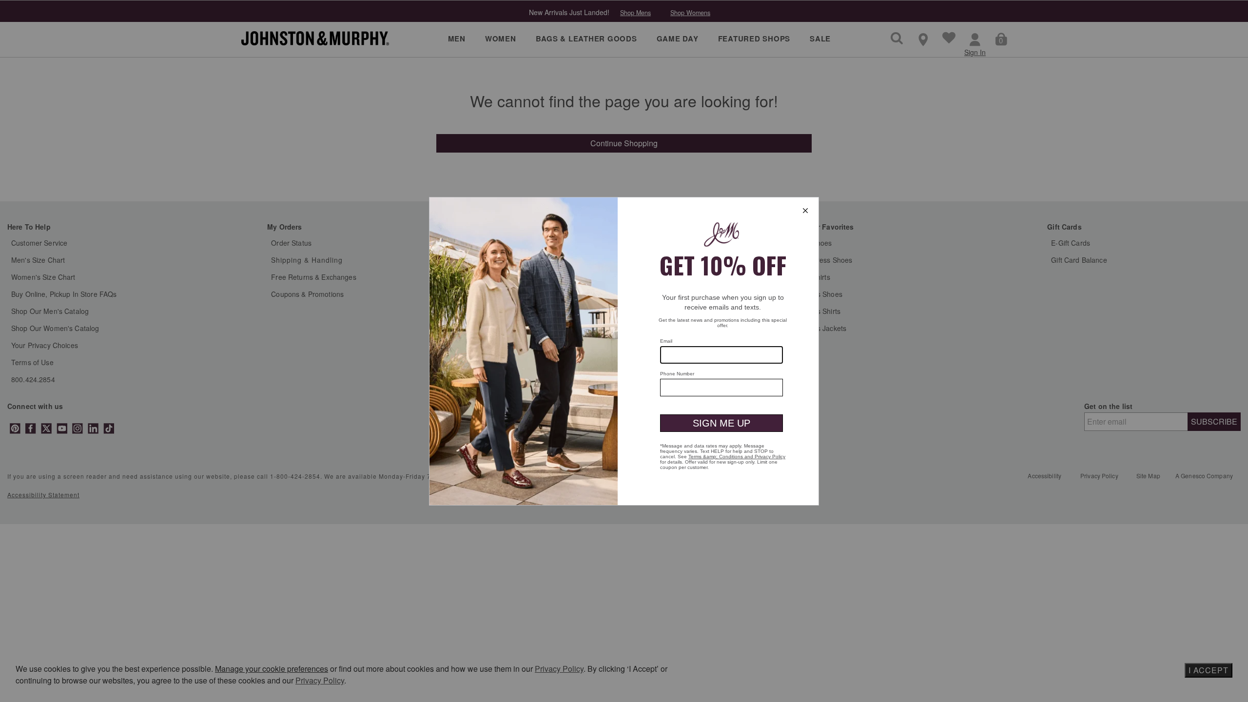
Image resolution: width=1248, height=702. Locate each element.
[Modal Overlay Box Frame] (624, 351)
